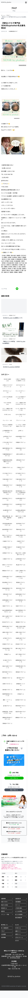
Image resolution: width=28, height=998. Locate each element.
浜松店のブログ (21, 644)
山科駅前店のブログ (21, 559)
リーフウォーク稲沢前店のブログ (21, 425)
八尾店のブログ (7, 467)
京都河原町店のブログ (7, 449)
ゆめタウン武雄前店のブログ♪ (7, 425)
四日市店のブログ (20, 524)
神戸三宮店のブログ (21, 655)
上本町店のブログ (7, 437)
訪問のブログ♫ (7, 683)
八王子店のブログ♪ (7, 474)
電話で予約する (14, 790)
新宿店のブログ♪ (20, 583)
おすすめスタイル (20, 385)
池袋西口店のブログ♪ (21, 638)
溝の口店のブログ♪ (21, 649)
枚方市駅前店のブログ (21, 600)
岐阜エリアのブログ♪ (7, 565)
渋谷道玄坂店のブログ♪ (7, 649)
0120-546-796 (19, 954)
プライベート (20, 420)
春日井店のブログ (20, 589)
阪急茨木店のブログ (21, 712)
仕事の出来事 (20, 454)
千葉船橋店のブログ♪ (21, 485)
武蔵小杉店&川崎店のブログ (21, 627)
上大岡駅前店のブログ (7, 431)
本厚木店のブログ (7, 594)
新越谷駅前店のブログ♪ (7, 589)
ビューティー (7, 420)
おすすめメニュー (7, 391)
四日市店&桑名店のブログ (7, 524)
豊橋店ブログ (20, 689)
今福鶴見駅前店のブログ (7, 454)
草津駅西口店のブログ (21, 666)
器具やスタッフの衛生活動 (21, 516)
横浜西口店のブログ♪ (7, 627)
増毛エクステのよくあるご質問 (7, 536)
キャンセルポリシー (21, 391)
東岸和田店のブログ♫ (21, 594)
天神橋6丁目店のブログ (7, 547)
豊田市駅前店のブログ (7, 694)
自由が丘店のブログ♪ (7, 666)
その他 (7, 414)
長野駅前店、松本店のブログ (7, 712)
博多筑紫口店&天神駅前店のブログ (7, 492)
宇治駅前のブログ (20, 547)
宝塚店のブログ (7, 553)
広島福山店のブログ (7, 577)
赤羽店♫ (21, 694)
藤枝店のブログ (20, 672)
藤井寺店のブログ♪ (7, 672)
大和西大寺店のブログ (21, 536)
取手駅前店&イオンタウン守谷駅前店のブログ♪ (21, 492)
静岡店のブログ (21, 717)
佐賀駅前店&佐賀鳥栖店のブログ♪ (7, 461)
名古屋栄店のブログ (7, 505)
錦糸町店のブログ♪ (21, 706)
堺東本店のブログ (20, 530)
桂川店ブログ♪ (7, 622)
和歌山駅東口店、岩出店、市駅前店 (7, 517)
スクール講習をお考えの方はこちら (21, 403)
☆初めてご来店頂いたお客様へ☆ (21, 379)
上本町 (20, 430)
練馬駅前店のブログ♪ (21, 660)
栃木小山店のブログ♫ (7, 616)
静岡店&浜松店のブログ (7, 718)
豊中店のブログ (7, 689)
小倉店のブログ (7, 559)
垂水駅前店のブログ (7, 530)
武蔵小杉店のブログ (7, 633)
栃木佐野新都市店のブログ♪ (7, 611)
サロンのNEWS (7, 403)
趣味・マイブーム (7, 700)
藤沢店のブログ (20, 678)
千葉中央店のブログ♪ (21, 480)
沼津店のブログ (7, 644)
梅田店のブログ (20, 622)
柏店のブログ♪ (7, 606)
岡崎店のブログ (7, 570)
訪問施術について (20, 684)
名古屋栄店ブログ (7, 510)
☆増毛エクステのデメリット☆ (7, 385)
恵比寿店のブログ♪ (7, 583)
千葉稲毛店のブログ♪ (7, 485)
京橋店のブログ (20, 442)
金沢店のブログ (21, 700)
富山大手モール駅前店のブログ (21, 553)
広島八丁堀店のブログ (21, 571)
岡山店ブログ (20, 565)
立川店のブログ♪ (7, 660)
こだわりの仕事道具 (7, 397)
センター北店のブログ (21, 409)
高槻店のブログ (7, 723)
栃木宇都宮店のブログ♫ (21, 611)
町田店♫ (7, 654)
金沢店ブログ (7, 705)
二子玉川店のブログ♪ (7, 443)
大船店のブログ (7, 541)
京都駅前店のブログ (21, 448)
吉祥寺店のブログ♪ (7, 499)
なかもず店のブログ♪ (21, 415)
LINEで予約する (14, 778)
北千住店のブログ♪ (21, 474)
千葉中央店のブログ (7, 479)
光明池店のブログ (20, 460)
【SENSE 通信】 (7, 379)
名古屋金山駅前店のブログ (21, 511)
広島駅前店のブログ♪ (21, 577)
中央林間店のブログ (21, 437)
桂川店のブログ (21, 616)
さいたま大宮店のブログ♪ (21, 397)
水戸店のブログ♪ (7, 638)
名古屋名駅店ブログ (21, 499)
